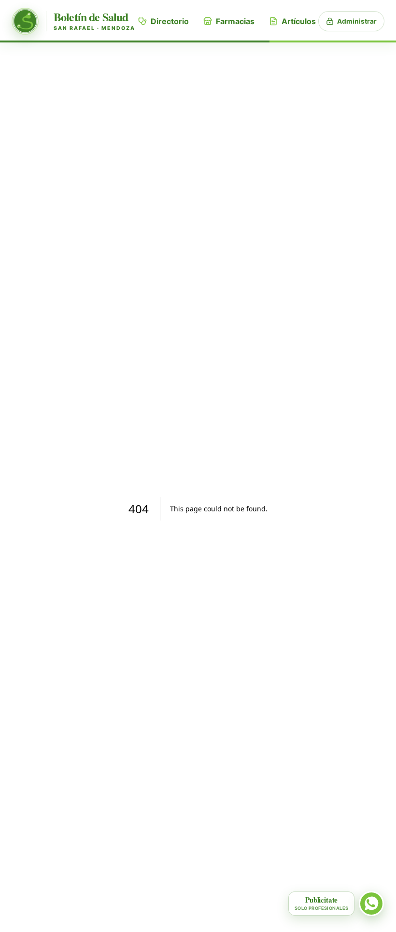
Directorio (170, 21)
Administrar (357, 21)
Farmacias (235, 21)
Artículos (299, 21)
